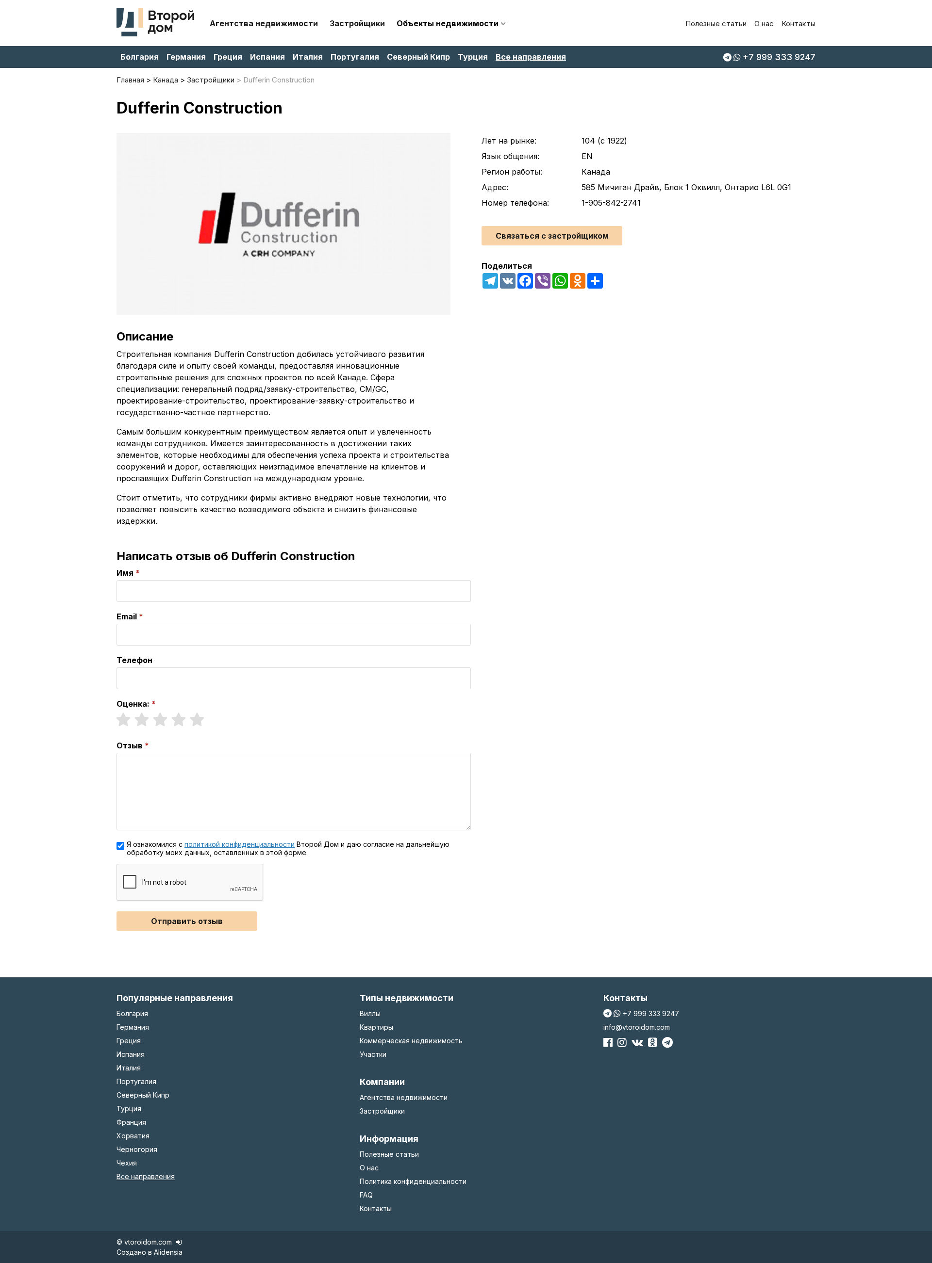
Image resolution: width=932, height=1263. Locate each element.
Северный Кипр (418, 57)
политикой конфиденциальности (239, 844)
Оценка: (133, 704)
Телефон (134, 660)
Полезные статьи (716, 23)
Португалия (355, 57)
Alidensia (168, 1252)
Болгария (139, 57)
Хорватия (133, 1136)
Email (126, 616)
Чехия (126, 1163)
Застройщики (357, 23)
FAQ (366, 1195)
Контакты (799, 23)
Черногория (136, 1149)
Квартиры (376, 1027)
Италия (308, 57)
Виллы (370, 1013)
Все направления (531, 57)
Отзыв (129, 745)
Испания (267, 57)
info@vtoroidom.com (636, 1027)
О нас (764, 23)
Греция (228, 57)
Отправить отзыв (187, 921)
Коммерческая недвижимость (411, 1040)
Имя (124, 573)
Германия (186, 57)
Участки (373, 1054)
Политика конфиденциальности (413, 1181)
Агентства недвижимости (264, 23)
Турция (473, 57)
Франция (131, 1122)
